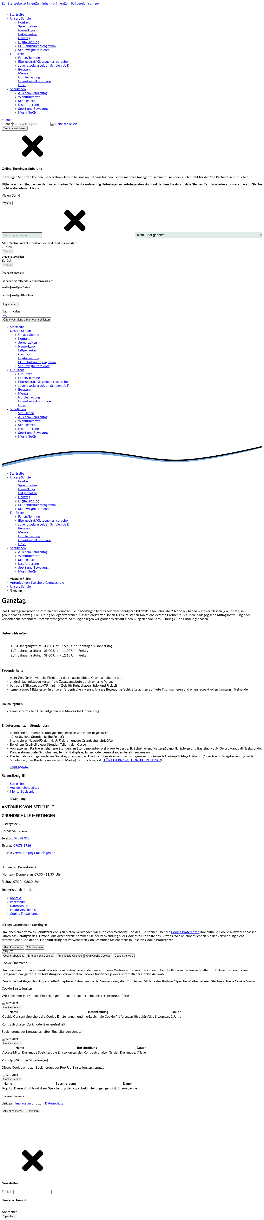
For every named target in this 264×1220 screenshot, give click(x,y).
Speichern (33, 1111)
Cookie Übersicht (13, 955)
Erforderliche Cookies (40, 955)
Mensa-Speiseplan (23, 791)
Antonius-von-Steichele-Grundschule (37, 582)
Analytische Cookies (98, 955)
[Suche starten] (52, 125)
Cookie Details (12, 1007)
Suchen (7, 124)
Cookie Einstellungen (25, 913)
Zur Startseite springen (18, 3)
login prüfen (10, 304)
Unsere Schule (28, 334)
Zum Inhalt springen (49, 3)
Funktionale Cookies (70, 955)
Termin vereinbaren (14, 128)
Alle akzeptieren (12, 947)
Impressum (18, 902)
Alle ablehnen (35, 947)
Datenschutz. (54, 1103)
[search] (31, 124)
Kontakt (15, 898)
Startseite (17, 783)
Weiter (7, 203)
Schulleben (26, 413)
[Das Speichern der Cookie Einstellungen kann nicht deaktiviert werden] (3, 1004)
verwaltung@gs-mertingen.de (34, 853)
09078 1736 (22, 845)
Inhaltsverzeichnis (23, 909)
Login (5, 315)
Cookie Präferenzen (185, 932)
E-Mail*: (7, 1191)
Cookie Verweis (124, 955)
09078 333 (21, 838)
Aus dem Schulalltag (24, 787)
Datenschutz (19, 906)
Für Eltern (25, 374)
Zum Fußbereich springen (82, 3)
